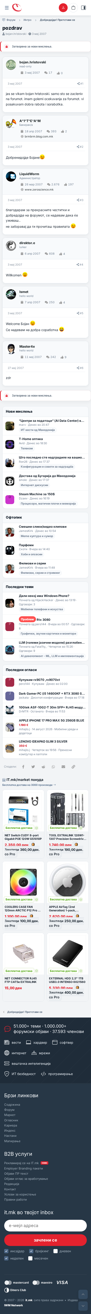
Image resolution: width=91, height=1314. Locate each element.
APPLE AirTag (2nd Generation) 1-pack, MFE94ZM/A (62, 910)
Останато (37, 711)
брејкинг (42, 1251)
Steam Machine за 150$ (37, 494)
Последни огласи (21, 670)
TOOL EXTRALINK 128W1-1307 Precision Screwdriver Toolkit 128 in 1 (67, 839)
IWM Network (13, 1305)
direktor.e (27, 243)
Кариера (10, 1125)
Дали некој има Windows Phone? (44, 596)
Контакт (10, 1189)
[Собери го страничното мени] (7, 8)
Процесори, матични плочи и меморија (48, 503)
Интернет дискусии (34, 485)
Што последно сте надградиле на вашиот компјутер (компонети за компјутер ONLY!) (52, 457)
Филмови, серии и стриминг (40, 572)
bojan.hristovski (16, 34)
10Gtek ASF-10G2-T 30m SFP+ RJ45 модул (52, 707)
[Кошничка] (73, 7)
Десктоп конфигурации (47, 697)
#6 (81, 368)
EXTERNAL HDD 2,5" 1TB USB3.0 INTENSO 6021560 (67, 980)
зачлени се (45, 1240)
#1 (81, 83)
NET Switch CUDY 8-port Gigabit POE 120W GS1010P (23, 837)
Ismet (23, 292)
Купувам (38, 684)
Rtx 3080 (35, 619)
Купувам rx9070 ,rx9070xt (39, 680)
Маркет (9, 1115)
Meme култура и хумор (37, 536)
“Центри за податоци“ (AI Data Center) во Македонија (52, 420)
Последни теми (20, 587)
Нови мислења (19, 411)
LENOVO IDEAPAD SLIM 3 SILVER (43, 741)
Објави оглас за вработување (26, 1178)
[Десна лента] (83, 7)
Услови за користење (20, 1194)
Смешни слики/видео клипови (42, 526)
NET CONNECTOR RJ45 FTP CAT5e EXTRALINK (21, 980)
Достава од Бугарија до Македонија (47, 476)
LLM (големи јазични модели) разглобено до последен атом (52, 642)
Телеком (27, 448)
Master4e (27, 346)
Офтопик (14, 517)
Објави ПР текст (16, 1173)
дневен (65, 1251)
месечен (41, 1258)
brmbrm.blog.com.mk (39, 136)
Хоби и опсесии (31, 554)
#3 (81, 200)
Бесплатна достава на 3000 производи (27, 785)
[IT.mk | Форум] (16, 8)
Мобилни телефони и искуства (42, 609)
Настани (10, 1135)
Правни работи (15, 1199)
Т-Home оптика (31, 439)
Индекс (9, 1130)
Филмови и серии (32, 563)
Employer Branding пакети (23, 1168)
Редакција (11, 1184)
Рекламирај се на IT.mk (25, 1163)
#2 (81, 146)
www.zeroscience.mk (39, 189)
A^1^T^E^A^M (30, 121)
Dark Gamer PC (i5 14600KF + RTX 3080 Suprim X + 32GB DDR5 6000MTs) (52, 693)
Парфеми (26, 545)
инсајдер (17, 1251)
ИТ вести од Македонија (38, 430)
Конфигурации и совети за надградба (47, 466)
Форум (9, 1110)
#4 (81, 264)
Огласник (11, 1120)
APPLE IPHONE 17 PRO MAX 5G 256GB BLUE (51, 720)
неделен (17, 1258)
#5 (81, 313)
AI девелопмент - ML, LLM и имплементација (52, 656)
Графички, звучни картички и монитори (48, 633)
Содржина (12, 1104)
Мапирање (12, 1141)
